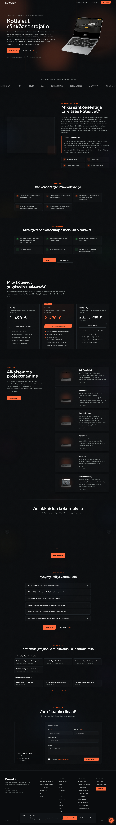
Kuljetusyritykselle (83, 808)
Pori (60, 808)
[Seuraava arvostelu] (109, 532)
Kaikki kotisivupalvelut (59, 691)
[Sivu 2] (59, 549)
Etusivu (9, 15)
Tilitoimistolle (82, 799)
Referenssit (43, 790)
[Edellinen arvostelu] (7, 532)
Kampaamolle (82, 787)
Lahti (60, 802)
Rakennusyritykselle (84, 784)
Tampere (62, 790)
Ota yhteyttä (94, 3)
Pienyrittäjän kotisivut (46, 784)
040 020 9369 (23, 761)
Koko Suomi (62, 781)
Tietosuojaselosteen (63, 759)
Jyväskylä (62, 799)
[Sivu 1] (56, 549)
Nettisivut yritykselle (46, 781)
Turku (60, 793)
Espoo (61, 787)
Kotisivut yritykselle (19, 15)
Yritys (41, 796)
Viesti (50, 745)
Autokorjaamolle (83, 790)
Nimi (50, 730)
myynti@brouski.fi (24, 758)
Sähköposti (78, 730)
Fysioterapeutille (83, 802)
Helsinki (61, 784)
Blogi (41, 793)
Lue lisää (43, 820)
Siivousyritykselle (83, 793)
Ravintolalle (81, 796)
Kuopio (61, 805)
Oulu (60, 796)
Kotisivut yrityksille (82, 3)
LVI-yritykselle (82, 781)
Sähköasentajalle (83, 805)
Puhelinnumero (52, 737)
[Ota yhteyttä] (111, 820)
